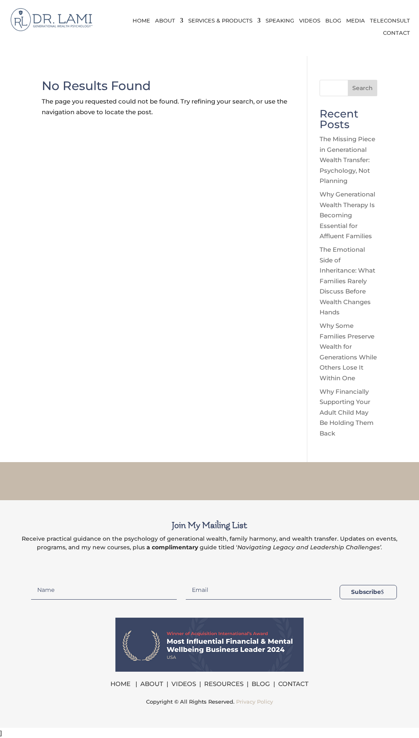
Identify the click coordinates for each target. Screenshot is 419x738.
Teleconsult (390, 21)
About (165, 21)
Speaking (280, 21)
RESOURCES (223, 684)
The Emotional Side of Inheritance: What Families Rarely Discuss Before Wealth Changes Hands (347, 281)
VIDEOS (183, 684)
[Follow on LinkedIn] (220, 479)
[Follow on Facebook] (178, 479)
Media (355, 21)
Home (141, 21)
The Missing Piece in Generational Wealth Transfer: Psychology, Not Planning (347, 160)
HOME (121, 684)
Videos (309, 21)
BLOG (261, 684)
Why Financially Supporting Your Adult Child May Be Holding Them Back (347, 412)
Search (362, 88)
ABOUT (151, 684)
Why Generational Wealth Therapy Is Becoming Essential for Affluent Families (347, 215)
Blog (333, 21)
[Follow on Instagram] (199, 479)
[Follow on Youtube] (241, 479)
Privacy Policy (254, 701)
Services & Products (220, 21)
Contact (396, 33)
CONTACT (293, 684)
